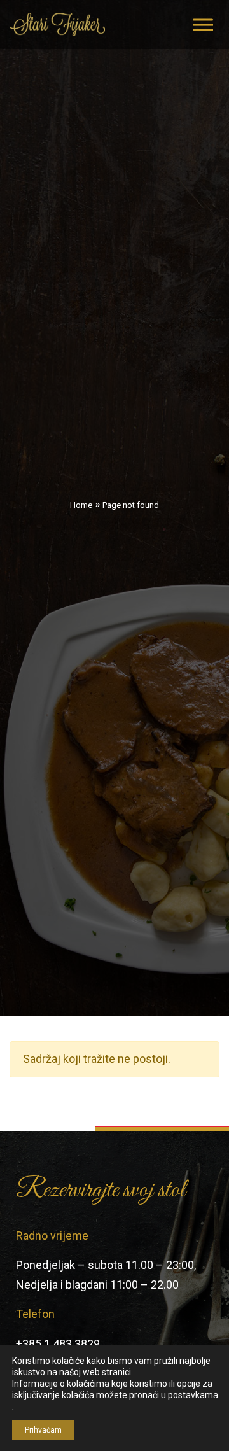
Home (81, 505)
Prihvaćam (43, 1430)
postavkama (193, 1395)
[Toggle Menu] (203, 24)
